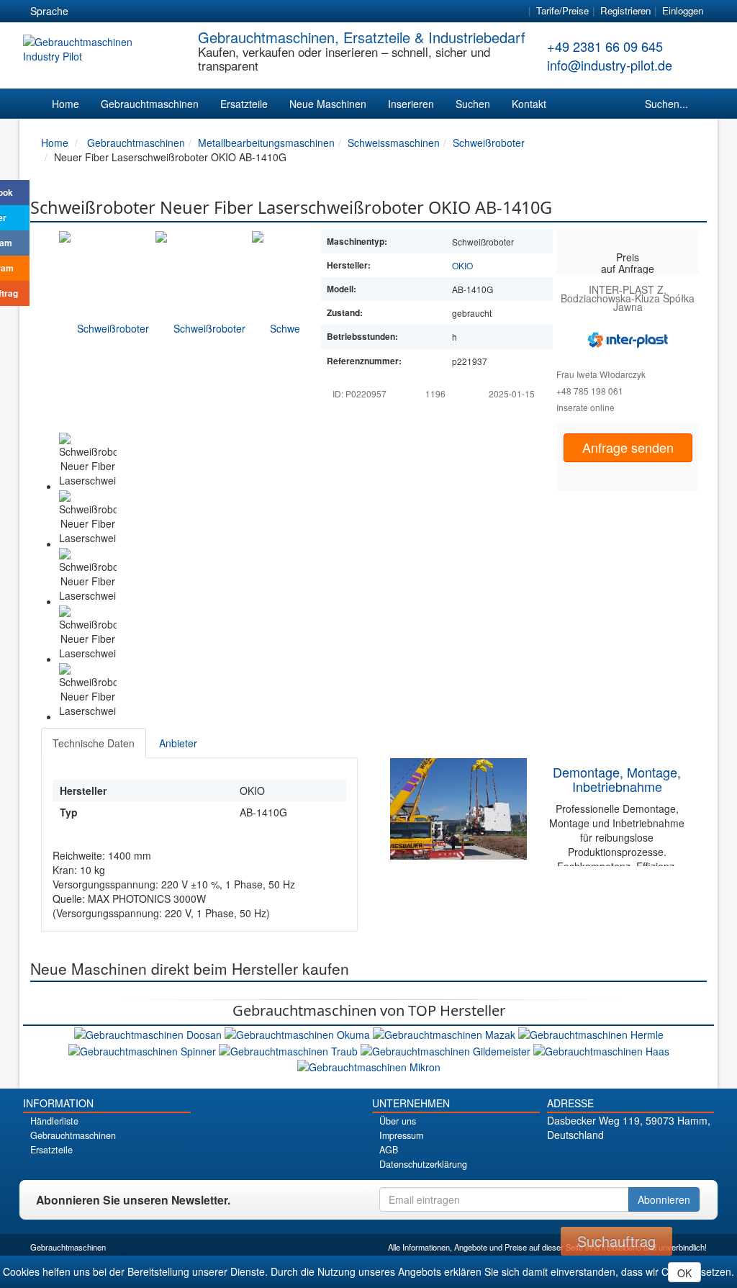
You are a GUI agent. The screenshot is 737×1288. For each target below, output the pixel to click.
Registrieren (625, 10)
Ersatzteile (244, 103)
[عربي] (218, 11)
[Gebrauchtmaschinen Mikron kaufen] (368, 1065)
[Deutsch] (88, 11)
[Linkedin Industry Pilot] (655, 1159)
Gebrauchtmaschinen (150, 103)
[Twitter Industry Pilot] (604, 1159)
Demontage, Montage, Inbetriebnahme (617, 779)
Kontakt (529, 103)
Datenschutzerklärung (423, 1164)
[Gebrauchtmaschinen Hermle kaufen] (591, 1033)
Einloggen (682, 10)
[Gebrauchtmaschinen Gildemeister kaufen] (447, 1049)
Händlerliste (54, 1120)
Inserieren (411, 103)
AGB (388, 1149)
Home (65, 103)
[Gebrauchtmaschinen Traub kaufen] (290, 1049)
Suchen (473, 103)
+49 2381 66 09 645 (605, 46)
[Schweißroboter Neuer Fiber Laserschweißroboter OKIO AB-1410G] (107, 327)
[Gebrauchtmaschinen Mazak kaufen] (445, 1033)
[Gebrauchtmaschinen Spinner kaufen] (143, 1049)
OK (684, 1273)
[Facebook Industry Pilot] (579, 1159)
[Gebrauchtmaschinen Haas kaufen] (601, 1049)
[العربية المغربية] (166, 11)
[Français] (192, 11)
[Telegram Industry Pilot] (630, 1159)
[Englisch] (114, 11)
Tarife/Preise (562, 10)
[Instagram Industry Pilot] (680, 1159)
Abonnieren (664, 1199)
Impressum (401, 1135)
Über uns (397, 1120)
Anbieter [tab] (178, 743)
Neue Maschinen (327, 103)
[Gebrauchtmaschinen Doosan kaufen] (149, 1033)
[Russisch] (140, 11)
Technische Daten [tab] (94, 743)
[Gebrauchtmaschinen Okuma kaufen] (299, 1033)
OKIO (462, 265)
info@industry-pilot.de (609, 64)
